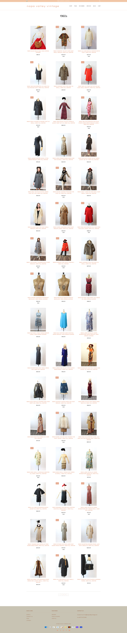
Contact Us (29, 616)
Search (28, 614)
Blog (94, 5)
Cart (99, 5)
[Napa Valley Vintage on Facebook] (60, 630)
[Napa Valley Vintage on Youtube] (69, 630)
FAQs (75, 5)
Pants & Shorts (56, 616)
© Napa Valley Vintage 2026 (63, 623)
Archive (89, 5)
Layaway (28, 620)
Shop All (54, 618)
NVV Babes (81, 5)
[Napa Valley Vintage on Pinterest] (66, 630)
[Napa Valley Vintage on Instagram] (63, 630)
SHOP (70, 5)
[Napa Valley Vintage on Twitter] (57, 630)
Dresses (54, 614)
